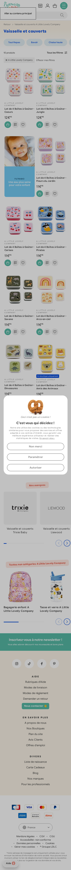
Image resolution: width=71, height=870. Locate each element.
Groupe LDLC (49, 846)
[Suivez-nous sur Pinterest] (54, 663)
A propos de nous (35, 723)
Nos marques (35, 778)
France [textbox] (31, 827)
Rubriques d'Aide (35, 682)
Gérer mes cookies (24, 846)
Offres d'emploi (35, 745)
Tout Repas (14, 42)
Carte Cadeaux (35, 767)
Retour (7, 24)
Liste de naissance (35, 762)
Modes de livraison (35, 687)
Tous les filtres (55, 52)
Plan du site (36, 734)
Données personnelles (28, 843)
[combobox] (36, 827)
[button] (67, 543)
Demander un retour (35, 698)
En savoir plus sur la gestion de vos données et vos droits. (35, 860)
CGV (42, 836)
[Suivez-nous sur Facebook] (41, 663)
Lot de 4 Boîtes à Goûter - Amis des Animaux (51, 387)
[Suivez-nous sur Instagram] (16, 663)
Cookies (49, 843)
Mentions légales (25, 836)
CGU (52, 836)
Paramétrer (35, 457)
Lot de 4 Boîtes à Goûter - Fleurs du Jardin (51, 179)
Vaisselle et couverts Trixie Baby (20, 530)
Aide (8, 863)
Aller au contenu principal (18, 13)
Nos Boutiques (36, 728)
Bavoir (34, 42)
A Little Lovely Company (20, 60)
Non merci (35, 446)
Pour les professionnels (35, 784)
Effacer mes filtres (45, 60)
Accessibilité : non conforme (35, 839)
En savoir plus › (47, 438)
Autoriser (36, 467)
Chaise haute (56, 42)
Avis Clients (35, 739)
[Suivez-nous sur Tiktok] (29, 663)
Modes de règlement (35, 693)
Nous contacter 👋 (35, 705)
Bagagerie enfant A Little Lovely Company (19, 609)
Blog (35, 773)
